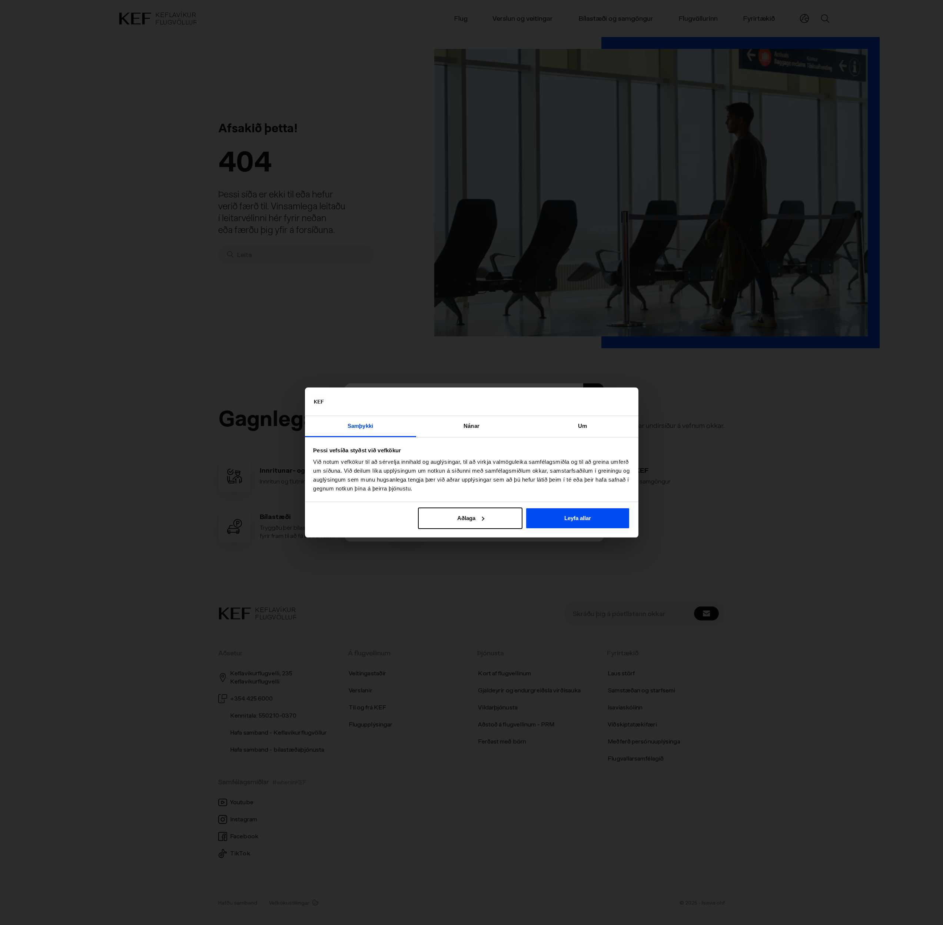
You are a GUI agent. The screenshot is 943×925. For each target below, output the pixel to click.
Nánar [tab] (471, 426)
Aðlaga (466, 518)
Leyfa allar (577, 518)
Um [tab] (582, 426)
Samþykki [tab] (360, 426)
